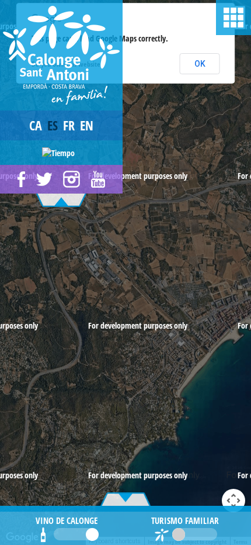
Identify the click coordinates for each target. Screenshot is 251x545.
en (86, 125)
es (52, 125)
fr (69, 125)
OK (199, 63)
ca (35, 125)
